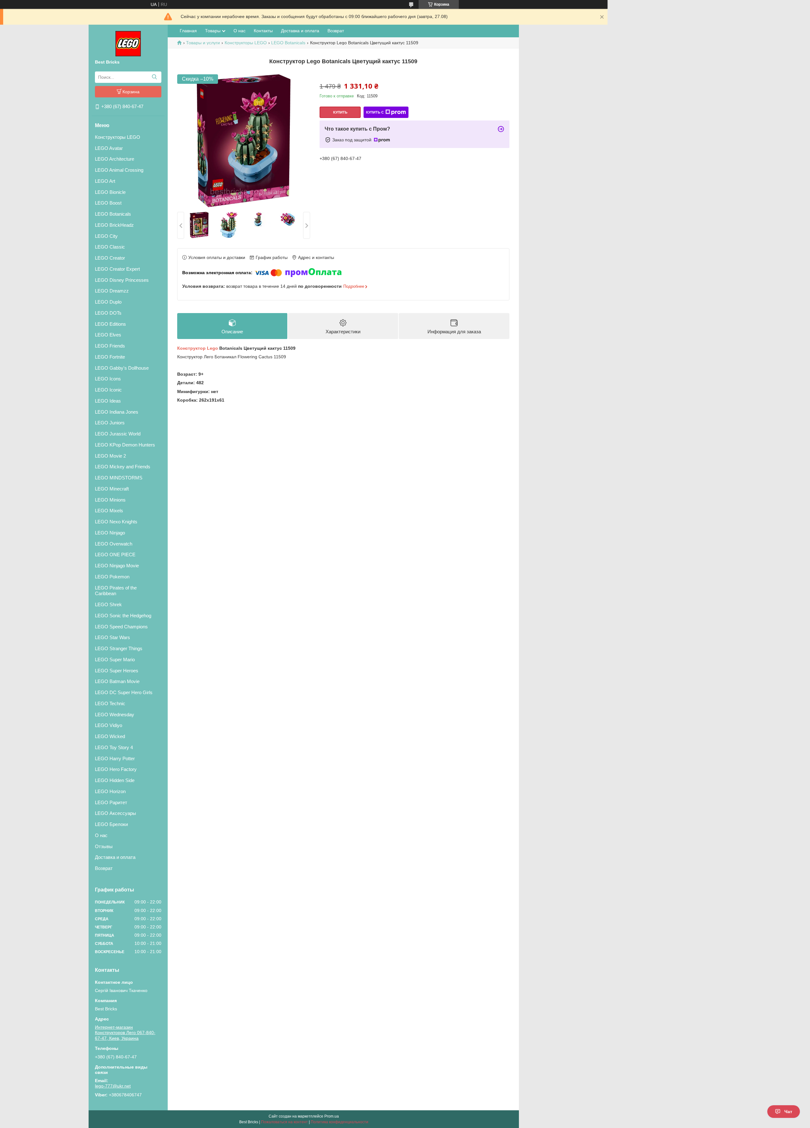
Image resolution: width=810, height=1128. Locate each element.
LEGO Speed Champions (121, 626)
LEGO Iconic (108, 389)
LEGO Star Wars (112, 637)
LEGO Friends (110, 345)
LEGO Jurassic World (117, 433)
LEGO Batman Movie (117, 681)
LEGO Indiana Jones (116, 412)
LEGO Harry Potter (115, 758)
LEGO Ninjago (110, 532)
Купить (340, 112)
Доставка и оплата (115, 857)
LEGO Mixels (109, 510)
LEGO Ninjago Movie (117, 565)
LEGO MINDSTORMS (118, 477)
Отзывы (104, 846)
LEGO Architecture (114, 159)
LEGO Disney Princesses (122, 280)
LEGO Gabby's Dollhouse (122, 368)
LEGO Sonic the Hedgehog (123, 615)
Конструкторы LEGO (117, 137)
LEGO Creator (110, 258)
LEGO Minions (110, 499)
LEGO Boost (108, 203)
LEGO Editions (110, 324)
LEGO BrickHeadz (114, 225)
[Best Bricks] (128, 43)
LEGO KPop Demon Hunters (125, 444)
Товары (213, 30)
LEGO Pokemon (112, 576)
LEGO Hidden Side (114, 780)
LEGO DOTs (108, 313)
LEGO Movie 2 (110, 456)
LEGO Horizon (110, 791)
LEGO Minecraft (112, 488)
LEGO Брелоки (111, 824)
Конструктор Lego (197, 348)
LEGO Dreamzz (112, 290)
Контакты (263, 30)
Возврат (104, 868)
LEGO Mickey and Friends (122, 466)
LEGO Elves (108, 334)
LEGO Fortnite (110, 357)
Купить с (375, 112)
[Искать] (154, 77)
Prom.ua (331, 1116)
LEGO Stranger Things (118, 648)
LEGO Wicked (110, 736)
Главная (188, 30)
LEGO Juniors (110, 422)
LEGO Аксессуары (115, 813)
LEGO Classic (110, 247)
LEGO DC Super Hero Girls (124, 692)
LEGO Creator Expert (117, 269)
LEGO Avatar (109, 148)
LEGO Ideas (108, 401)
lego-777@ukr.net (113, 1085)
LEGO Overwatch (113, 543)
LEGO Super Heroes (116, 670)
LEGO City (106, 236)
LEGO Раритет (111, 802)
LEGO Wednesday (114, 714)
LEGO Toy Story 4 (114, 747)
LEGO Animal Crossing (119, 170)
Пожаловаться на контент (284, 1122)
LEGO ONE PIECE (115, 554)
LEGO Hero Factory (116, 769)
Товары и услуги (203, 42)
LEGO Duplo (108, 302)
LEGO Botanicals (113, 214)
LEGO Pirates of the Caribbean (116, 590)
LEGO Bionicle (110, 192)
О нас (101, 835)
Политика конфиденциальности (339, 1122)
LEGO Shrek (108, 604)
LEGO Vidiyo (108, 725)
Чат (788, 1111)
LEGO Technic (110, 703)
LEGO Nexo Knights (116, 521)
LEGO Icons (108, 378)
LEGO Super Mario (115, 659)
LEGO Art (105, 181)
